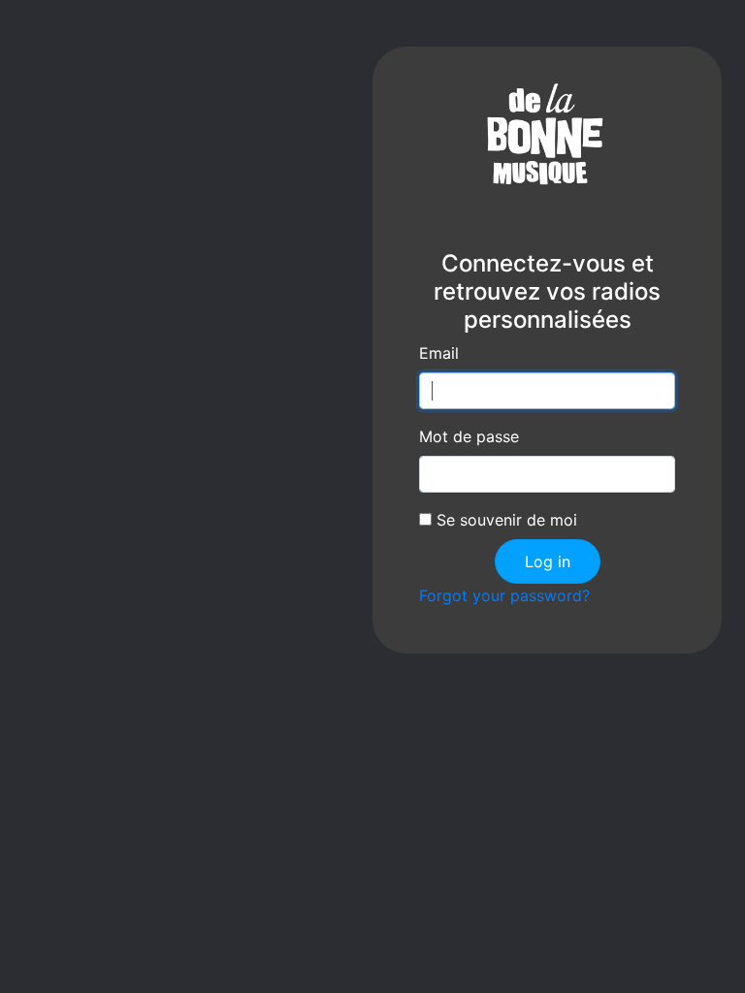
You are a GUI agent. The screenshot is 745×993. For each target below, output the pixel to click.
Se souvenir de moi (504, 519)
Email (439, 353)
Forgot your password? (504, 595)
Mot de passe (469, 436)
